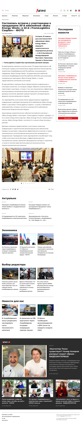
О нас (3, 418)
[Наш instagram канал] (71, 11)
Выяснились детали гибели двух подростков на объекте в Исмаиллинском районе (67, 111)
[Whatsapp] (15, 189)
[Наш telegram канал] (68, 11)
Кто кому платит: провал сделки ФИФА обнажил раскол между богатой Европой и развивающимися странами (45, 286)
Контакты (5, 420)
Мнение (55, 15)
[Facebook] (11, 189)
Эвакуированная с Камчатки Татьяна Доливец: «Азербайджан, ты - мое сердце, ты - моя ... (40, 218)
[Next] (52, 166)
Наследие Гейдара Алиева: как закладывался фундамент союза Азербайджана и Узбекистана (67, 42)
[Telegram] (17, 189)
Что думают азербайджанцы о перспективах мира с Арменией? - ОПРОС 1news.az (41, 401)
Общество (25, 15)
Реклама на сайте (7, 414)
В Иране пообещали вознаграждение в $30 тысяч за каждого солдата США (45, 324)
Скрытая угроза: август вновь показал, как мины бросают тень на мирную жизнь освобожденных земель (10, 285)
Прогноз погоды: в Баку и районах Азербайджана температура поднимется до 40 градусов (67, 55)
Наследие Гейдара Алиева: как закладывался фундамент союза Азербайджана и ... (40, 206)
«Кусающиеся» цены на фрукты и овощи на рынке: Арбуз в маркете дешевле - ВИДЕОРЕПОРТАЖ (68, 401)
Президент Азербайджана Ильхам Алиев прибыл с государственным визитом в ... (14, 206)
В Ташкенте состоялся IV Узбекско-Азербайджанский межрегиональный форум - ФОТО (27, 251)
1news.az (62, 415)
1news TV (74, 15)
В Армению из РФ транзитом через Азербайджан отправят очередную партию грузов (27, 324)
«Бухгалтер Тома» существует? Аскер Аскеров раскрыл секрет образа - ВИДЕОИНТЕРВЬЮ (64, 353)
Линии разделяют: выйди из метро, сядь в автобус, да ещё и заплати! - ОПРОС (13, 401)
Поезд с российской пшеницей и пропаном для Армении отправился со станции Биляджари (45, 251)
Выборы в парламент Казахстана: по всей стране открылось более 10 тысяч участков (67, 90)
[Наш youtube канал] (61, 11)
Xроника (4, 15)
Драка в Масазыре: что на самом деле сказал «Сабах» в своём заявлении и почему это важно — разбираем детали (27, 286)
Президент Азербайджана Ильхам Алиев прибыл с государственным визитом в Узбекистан (67, 78)
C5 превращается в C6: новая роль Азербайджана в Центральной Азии (14, 217)
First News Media (7, 33)
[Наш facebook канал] (64, 11)
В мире (65, 15)
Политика (15, 15)
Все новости (68, 118)
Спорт (46, 15)
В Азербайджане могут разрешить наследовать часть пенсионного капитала (9, 324)
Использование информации (11, 416)
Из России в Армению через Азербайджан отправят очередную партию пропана (9, 250)
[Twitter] (13, 189)
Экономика (36, 15)
